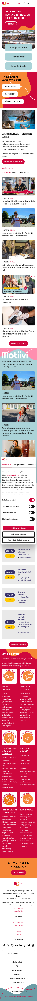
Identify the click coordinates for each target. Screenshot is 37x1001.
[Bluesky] (29, 945)
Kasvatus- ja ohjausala (24, 749)
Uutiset (12, 198)
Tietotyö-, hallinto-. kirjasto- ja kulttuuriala (9, 751)
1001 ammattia (11, 654)
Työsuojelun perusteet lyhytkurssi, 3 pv (23, 594)
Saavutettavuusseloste (25, 997)
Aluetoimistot (10, 94)
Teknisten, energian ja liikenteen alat (9, 811)
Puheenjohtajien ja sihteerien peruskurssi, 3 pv (24, 551)
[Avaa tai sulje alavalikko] (24, 962)
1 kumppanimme (13, 475)
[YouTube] (16, 945)
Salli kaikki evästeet (18, 528)
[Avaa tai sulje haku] (24, 3)
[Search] (32, 953)
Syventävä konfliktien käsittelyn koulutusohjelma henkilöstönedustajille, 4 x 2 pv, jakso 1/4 (25, 620)
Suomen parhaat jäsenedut (18, 47)
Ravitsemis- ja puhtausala (25, 687)
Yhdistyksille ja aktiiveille (17, 978)
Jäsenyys (17, 974)
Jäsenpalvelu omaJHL (13, 101)
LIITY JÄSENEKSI (18, 872)
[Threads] (33, 945)
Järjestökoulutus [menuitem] (26, 557)
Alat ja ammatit (17, 970)
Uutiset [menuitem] (14, 172)
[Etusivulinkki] (5, 3)
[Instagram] (12, 945)
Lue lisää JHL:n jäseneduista (13, 161)
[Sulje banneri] (34, 459)
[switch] (32, 506)
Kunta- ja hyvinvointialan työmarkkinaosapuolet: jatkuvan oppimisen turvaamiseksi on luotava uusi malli (18, 267)
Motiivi (12, 230)
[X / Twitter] (8, 945)
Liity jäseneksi (18, 925)
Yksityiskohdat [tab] (19, 465)
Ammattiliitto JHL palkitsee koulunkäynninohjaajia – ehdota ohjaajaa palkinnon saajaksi (18, 202)
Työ (17, 966)
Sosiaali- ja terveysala (6, 687)
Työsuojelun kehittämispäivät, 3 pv (24, 572)
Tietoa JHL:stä (17, 982)
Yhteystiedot (18, 908)
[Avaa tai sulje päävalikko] (34, 3)
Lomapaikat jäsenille (18, 66)
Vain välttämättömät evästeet (18, 540)
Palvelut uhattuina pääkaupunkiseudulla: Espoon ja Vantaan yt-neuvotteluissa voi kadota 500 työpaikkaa (18, 333)
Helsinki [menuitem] (10, 577)
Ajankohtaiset (17, 962)
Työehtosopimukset (18, 56)
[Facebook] (4, 945)
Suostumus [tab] (6, 465)
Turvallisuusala (26, 810)
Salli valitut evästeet (18, 534)
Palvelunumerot (11, 86)
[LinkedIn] (20, 945)
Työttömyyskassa (18, 922)
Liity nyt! (11, 24)
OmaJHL (19, 3)
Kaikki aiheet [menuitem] (6, 172)
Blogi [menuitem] (21, 172)
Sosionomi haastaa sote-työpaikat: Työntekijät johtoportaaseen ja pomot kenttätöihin (17, 234)
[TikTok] (24, 945)
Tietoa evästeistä (10, 997)
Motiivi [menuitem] (26, 172)
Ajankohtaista (7, 168)
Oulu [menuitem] (10, 556)
